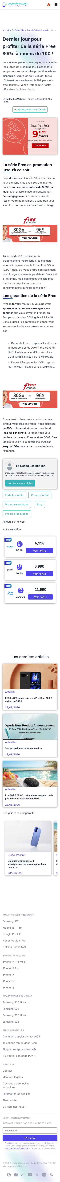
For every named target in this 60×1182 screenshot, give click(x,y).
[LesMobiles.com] (15, 4)
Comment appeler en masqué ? (21, 1036)
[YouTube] (30, 1174)
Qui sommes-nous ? (14, 1106)
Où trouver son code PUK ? (19, 1055)
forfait (16, 303)
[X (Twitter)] (37, 1174)
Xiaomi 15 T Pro (12, 927)
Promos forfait (40, 495)
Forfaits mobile (14, 495)
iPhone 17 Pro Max (14, 961)
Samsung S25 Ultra (14, 1015)
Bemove (22, 1166)
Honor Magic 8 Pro (14, 940)
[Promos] (49, 4)
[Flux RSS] (51, 1174)
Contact (7, 1070)
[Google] (9, 1174)
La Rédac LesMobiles (14, 99)
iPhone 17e (9, 981)
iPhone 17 (8, 974)
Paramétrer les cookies (16, 1093)
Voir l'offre (39, 550)
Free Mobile (10, 178)
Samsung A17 (11, 921)
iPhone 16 (8, 987)
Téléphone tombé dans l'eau (20, 1043)
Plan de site (9, 1100)
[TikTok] (23, 1174)
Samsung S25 (11, 1021)
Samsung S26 (11, 1008)
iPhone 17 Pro (11, 968)
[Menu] (56, 4)
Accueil (6, 30)
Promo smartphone (16, 504)
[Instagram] (44, 1174)
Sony (39, 504)
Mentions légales (13, 1077)
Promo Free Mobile (16, 513)
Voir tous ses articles (20, 483)
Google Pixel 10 (12, 934)
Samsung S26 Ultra (14, 1002)
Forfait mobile (18, 30)
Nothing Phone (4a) (14, 947)
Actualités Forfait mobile (38, 30)
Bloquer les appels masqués (19, 1049)
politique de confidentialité (16, 1148)
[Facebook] (16, 1174)
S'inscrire (30, 1138)
